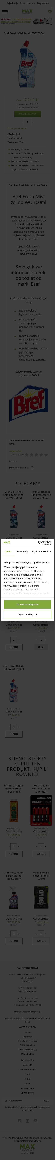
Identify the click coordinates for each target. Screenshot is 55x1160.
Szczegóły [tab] (22, 551)
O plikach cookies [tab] (41, 551)
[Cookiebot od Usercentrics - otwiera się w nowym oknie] (38, 543)
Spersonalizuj (25, 614)
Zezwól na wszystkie (27, 604)
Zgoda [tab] (7, 551)
